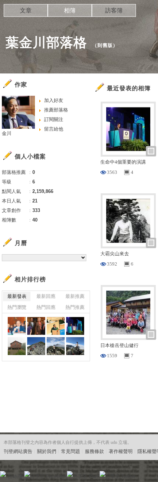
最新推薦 (75, 296)
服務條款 (94, 451)
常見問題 (70, 451)
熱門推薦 (75, 307)
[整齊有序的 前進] (36, 346)
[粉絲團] (3, 474)
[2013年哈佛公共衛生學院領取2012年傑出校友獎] (36, 326)
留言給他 (53, 129)
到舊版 (105, 45)
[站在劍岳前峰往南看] (75, 346)
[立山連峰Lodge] (17, 346)
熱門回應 (45, 307)
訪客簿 (114, 10)
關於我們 (46, 451)
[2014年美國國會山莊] (17, 326)
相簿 (70, 10)
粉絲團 (15, 476)
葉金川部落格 (46, 42)
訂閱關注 (53, 119)
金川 (6, 133)
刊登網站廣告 (18, 451)
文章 (26, 10)
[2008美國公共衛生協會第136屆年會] (75, 326)
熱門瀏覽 (16, 307)
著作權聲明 (121, 451)
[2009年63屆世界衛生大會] (56, 326)
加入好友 (53, 100)
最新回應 (45, 296)
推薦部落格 (56, 110)
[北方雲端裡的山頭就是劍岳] (56, 346)
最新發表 (16, 296)
